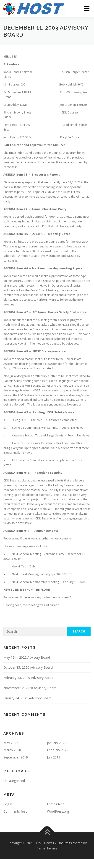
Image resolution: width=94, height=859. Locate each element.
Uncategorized (14, 780)
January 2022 (56, 743)
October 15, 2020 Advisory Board (28, 667)
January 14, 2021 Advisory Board (27, 698)
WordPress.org (58, 811)
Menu (86, 8)
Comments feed (15, 811)
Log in (8, 804)
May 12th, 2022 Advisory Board (26, 657)
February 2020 (57, 750)
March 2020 (12, 750)
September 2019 (15, 757)
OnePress (64, 843)
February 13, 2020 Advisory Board (28, 677)
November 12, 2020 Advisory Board (29, 688)
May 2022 (10, 743)
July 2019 (53, 757)
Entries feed (56, 804)
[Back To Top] (47, 832)
